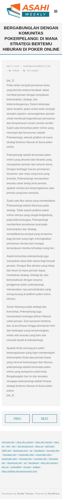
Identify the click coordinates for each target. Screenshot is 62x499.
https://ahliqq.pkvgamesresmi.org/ (19, 471)
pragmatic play (26, 454)
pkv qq (5, 467)
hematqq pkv (10, 454)
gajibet (36, 467)
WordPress (54, 493)
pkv (14, 446)
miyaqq (27, 467)
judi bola (49, 446)
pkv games (33, 71)
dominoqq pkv (20, 450)
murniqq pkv (52, 450)
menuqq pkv (8, 442)
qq (31, 450)
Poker (15, 71)
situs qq (39, 446)
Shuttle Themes (25, 493)
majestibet (16, 467)
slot (8, 446)
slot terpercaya (25, 446)
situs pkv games (25, 442)
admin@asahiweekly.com (36, 66)
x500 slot (6, 450)
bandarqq (39, 450)
